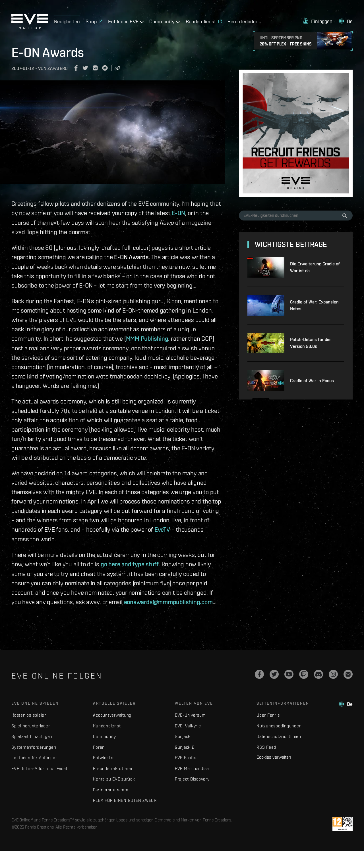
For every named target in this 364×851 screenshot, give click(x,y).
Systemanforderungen (33, 747)
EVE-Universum (190, 715)
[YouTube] (288, 674)
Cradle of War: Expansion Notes (314, 305)
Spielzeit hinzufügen (31, 736)
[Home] (29, 27)
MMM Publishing (147, 338)
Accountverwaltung (112, 715)
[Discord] (318, 674)
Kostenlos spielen (29, 715)
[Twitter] (274, 674)
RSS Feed (266, 747)
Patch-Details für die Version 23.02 (310, 343)
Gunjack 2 (185, 747)
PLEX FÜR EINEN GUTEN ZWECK (125, 800)
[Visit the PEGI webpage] (342, 824)
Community (104, 736)
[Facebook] (259, 674)
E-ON (178, 213)
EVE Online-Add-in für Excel (39, 768)
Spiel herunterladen (31, 725)
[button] (318, 21)
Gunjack (183, 736)
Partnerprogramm (110, 789)
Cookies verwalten (274, 757)
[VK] (348, 674)
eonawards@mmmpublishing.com (168, 602)
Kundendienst (107, 725)
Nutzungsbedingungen (279, 725)
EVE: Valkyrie (188, 725)
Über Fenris (268, 715)
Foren (99, 747)
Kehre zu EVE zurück (114, 779)
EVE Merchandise (192, 768)
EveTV (162, 529)
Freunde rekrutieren (113, 768)
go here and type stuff (130, 564)
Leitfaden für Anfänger (34, 757)
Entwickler (103, 757)
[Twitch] (303, 674)
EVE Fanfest (187, 757)
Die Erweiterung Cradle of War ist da (315, 267)
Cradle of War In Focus (312, 380)
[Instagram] (333, 674)
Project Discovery (192, 779)
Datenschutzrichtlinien (279, 736)
